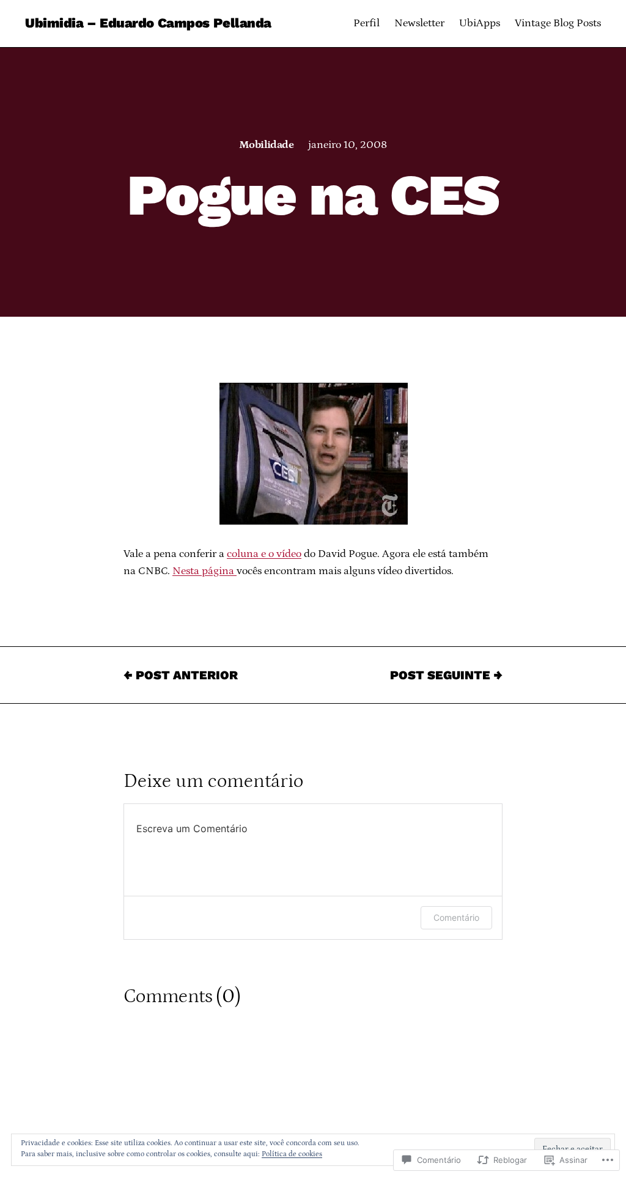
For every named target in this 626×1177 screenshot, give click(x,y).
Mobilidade (266, 145)
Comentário (456, 917)
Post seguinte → (446, 675)
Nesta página (204, 571)
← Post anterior (180, 675)
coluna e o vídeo (264, 554)
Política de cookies (292, 1154)
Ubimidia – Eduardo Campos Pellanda (148, 23)
